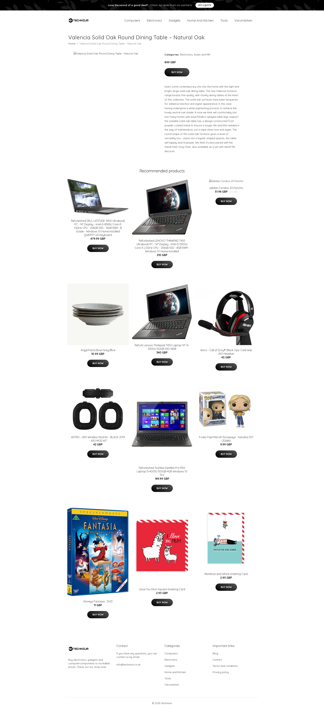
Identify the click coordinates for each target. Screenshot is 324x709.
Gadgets (174, 20)
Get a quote (204, 5)
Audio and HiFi (202, 54)
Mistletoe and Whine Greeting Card (226, 574)
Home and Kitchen (200, 20)
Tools (224, 20)
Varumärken (243, 20)
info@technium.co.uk (128, 664)
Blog (215, 653)
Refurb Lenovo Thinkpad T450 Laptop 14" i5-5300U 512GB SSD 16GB (162, 347)
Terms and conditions (225, 666)
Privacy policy (221, 672)
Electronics (154, 20)
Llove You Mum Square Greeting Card (162, 589)
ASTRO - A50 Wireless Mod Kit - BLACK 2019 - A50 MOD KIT (98, 438)
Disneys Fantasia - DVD (98, 601)
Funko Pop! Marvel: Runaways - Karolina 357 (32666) (226, 438)
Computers (132, 20)
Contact (217, 659)
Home (71, 43)
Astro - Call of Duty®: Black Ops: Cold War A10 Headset (226, 351)
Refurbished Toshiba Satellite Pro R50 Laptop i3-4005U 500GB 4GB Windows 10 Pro (162, 471)
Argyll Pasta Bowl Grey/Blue (98, 350)
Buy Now (176, 72)
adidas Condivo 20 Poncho (226, 188)
